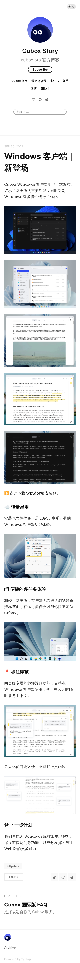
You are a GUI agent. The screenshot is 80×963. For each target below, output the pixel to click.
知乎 (66, 81)
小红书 (54, 81)
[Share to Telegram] (72, 877)
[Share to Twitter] (54, 877)
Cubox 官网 (19, 81)
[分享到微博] (63, 877)
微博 (34, 88)
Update (14, 866)
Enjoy (13, 877)
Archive (10, 947)
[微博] (46, 99)
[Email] (33, 99)
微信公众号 (38, 81)
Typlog (26, 959)
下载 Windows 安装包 (36, 493)
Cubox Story (40, 50)
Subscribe (40, 69)
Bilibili (44, 88)
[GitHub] (40, 99)
